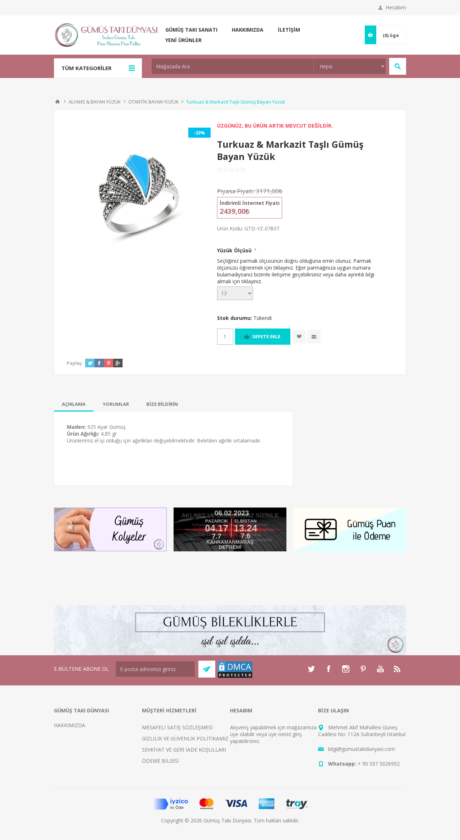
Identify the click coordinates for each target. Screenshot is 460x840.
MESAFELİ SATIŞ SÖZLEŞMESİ (177, 727)
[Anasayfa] (57, 101)
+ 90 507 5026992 (379, 763)
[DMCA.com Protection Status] (235, 676)
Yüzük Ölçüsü (235, 250)
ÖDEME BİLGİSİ (160, 760)
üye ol (237, 734)
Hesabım (396, 7)
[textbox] (232, 66)
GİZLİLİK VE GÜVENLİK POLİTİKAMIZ (185, 738)
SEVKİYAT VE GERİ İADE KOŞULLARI (184, 749)
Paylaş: (74, 363)
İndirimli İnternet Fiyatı (250, 202)
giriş (297, 734)
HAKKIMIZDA (69, 725)
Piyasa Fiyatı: (235, 191)
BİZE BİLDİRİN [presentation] (162, 404)
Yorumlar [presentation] (116, 404)
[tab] (73, 404)
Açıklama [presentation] (74, 404)
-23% (199, 132)
